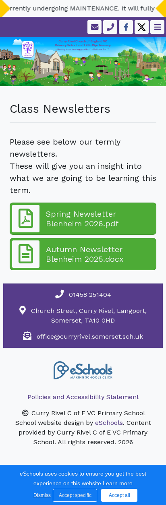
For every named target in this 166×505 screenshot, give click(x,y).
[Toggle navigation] (156, 27)
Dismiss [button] (41, 495)
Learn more (118, 483)
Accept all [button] (119, 495)
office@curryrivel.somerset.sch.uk (90, 336)
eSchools (109, 422)
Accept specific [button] (75, 495)
